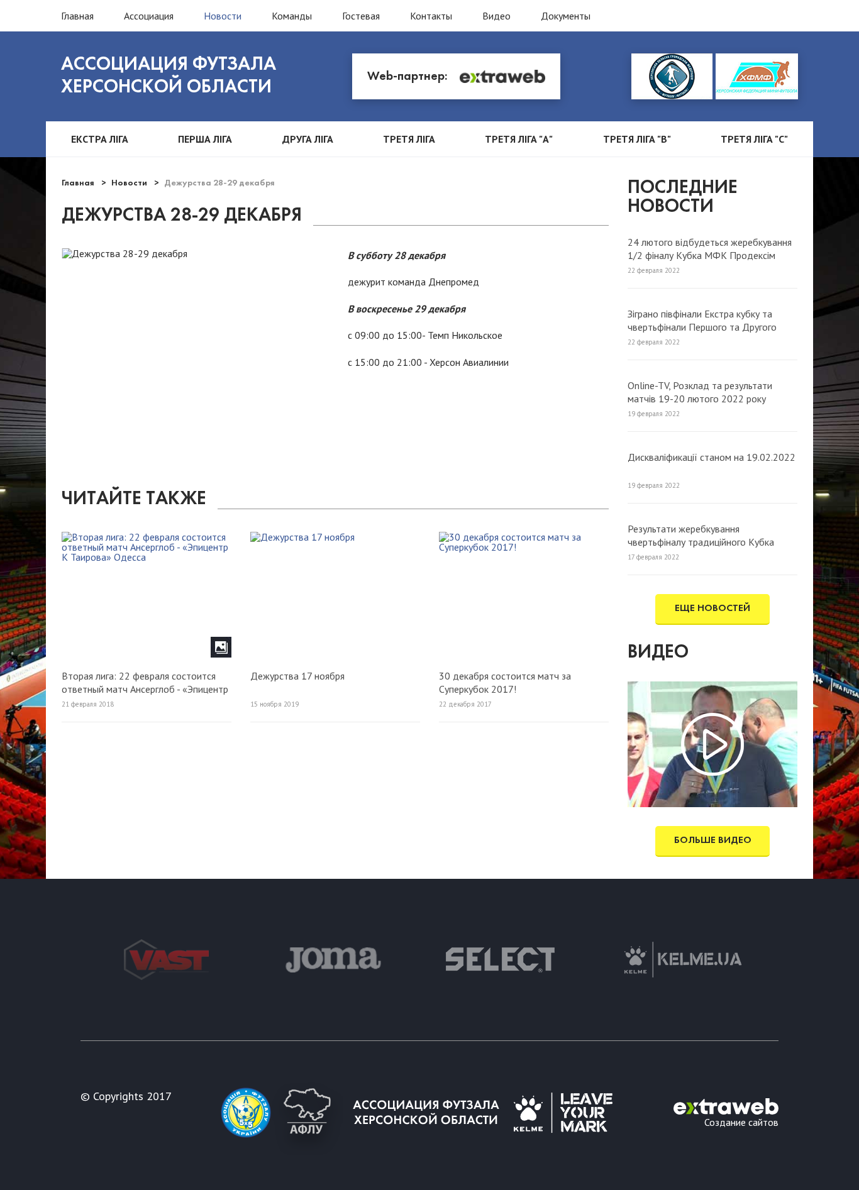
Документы (565, 15)
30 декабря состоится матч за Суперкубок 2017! (505, 682)
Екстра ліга (99, 139)
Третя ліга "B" (637, 139)
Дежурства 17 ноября (297, 675)
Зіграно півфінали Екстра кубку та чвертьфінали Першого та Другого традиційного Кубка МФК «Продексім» (712, 320)
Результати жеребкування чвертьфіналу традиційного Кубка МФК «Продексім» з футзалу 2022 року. (703, 535)
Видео (496, 15)
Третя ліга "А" (519, 139)
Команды (292, 15)
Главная (77, 15)
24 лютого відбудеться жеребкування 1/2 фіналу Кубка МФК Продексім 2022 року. (710, 248)
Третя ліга (409, 139)
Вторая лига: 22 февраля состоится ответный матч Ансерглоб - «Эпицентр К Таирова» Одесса (145, 682)
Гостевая (361, 15)
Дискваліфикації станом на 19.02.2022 (711, 457)
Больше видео (712, 840)
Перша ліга (205, 139)
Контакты (431, 15)
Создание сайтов (741, 1121)
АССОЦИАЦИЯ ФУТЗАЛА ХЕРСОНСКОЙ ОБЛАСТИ (168, 76)
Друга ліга (307, 139)
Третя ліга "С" (754, 139)
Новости (222, 15)
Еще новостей (712, 608)
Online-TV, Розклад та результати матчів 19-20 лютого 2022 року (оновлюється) (700, 391)
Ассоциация (149, 15)
